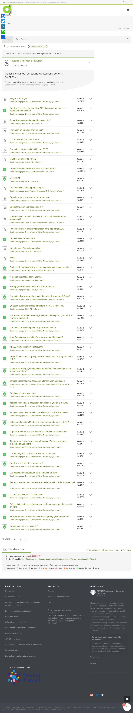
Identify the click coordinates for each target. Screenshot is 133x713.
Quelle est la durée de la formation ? (26, 463)
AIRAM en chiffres (12, 639)
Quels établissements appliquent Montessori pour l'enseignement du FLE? (41, 357)
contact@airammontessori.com (14, 2)
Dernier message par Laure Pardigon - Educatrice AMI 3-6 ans (36, 191)
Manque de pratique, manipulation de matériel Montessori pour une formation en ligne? (40, 370)
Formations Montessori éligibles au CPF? (29, 149)
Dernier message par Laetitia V (25, 162)
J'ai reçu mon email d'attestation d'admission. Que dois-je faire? (39, 403)
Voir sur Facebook (96, 657)
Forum (7, 39)
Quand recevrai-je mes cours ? (24, 526)
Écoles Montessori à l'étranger (27, 61)
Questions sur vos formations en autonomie (29, 197)
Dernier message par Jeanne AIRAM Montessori (31, 172)
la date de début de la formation (24, 139)
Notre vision (10, 591)
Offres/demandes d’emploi (16, 622)
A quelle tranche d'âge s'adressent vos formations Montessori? (38, 432)
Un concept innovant (13, 597)
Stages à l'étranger (18, 98)
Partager (93, 663)
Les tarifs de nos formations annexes (20, 656)
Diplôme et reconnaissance (22, 238)
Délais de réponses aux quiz (23, 393)
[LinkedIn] (3, 26)
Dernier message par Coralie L (25, 124)
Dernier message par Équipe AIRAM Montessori (31, 271)
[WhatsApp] (3, 31)
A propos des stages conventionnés (26, 277)
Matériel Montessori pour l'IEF (23, 159)
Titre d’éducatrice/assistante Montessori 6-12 (30, 120)
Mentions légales (12, 650)
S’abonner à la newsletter (58, 597)
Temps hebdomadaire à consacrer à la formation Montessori (37, 381)
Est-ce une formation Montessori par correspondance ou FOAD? (39, 422)
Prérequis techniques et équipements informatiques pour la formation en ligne (41, 505)
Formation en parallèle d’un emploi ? (27, 130)
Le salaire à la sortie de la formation (26, 494)
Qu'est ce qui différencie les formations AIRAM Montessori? (37, 306)
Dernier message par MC (23, 181)
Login (126, 2)
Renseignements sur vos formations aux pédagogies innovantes (39, 516)
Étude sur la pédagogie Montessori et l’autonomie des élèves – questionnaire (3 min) (61, 559)
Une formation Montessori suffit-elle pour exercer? (32, 168)
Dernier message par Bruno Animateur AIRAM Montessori (34, 102)
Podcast (51, 591)
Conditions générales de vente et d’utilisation (23, 645)
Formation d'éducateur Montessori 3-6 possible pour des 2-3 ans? (40, 296)
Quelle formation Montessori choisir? (26, 207)
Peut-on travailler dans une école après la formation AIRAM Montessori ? (42, 483)
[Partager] (3, 37)
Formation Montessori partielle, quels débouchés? (33, 328)
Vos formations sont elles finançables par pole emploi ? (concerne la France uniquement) (41, 316)
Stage (12, 258)
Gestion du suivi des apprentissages (26, 188)
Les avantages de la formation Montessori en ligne (33, 453)
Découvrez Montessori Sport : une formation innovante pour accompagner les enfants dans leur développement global (66, 618)
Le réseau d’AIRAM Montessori (18, 611)
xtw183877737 (35, 556)
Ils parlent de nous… (13, 616)
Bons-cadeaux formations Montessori (20, 628)
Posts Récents (21, 39)
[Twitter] (3, 21)
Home (120, 28)
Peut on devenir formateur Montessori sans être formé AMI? (37, 229)
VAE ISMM (15, 178)
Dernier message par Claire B (24, 251)
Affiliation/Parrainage (13, 633)
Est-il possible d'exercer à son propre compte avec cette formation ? (41, 267)
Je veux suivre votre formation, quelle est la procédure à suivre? (39, 412)
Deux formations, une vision (59, 610)
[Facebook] (3, 16)
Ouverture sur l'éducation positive (25, 248)
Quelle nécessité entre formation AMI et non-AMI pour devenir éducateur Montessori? (38, 109)
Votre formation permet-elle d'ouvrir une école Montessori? (36, 337)
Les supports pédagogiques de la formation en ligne (33, 473)
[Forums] (4, 46)
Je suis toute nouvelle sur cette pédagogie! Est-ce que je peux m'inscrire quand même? (38, 442)
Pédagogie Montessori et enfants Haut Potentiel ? (32, 286)
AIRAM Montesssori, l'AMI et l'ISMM (26, 347)
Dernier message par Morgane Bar (26, 280)
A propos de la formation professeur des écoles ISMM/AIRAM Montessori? (38, 217)
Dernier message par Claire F (24, 309)
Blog (49, 602)
